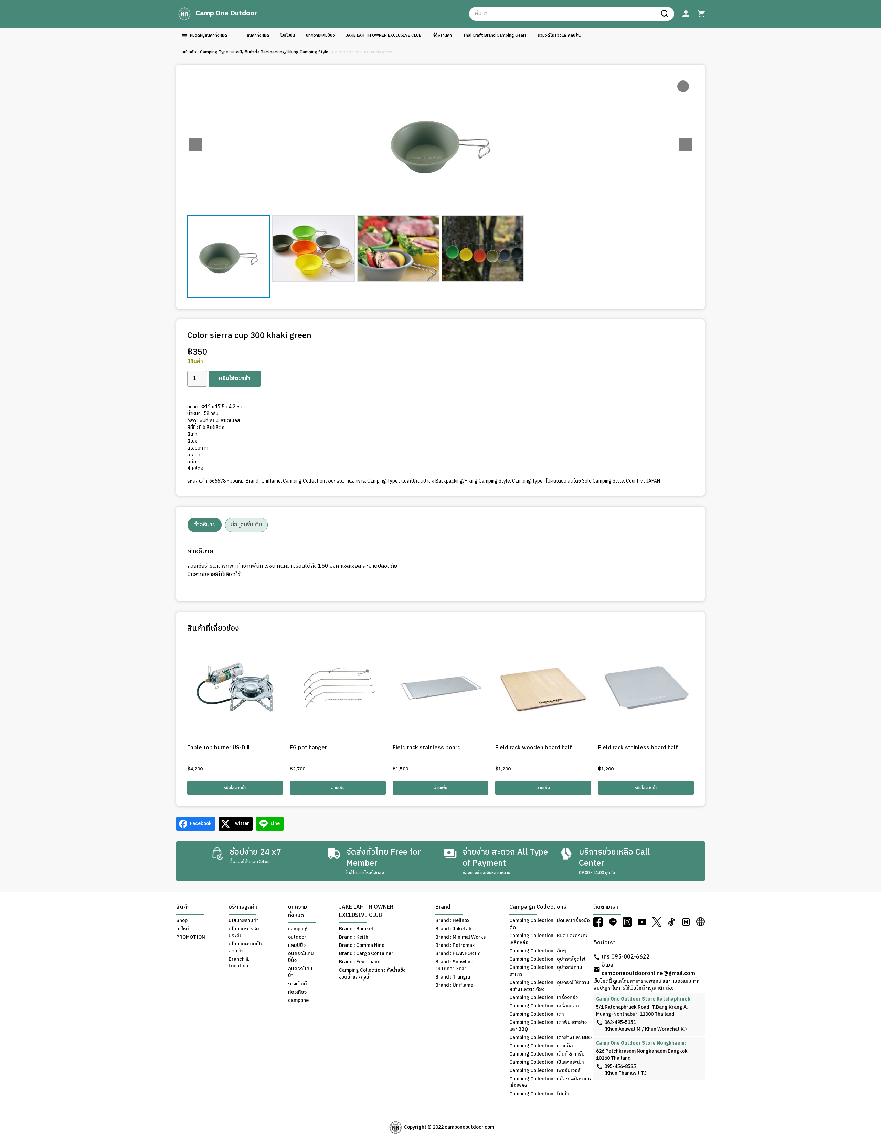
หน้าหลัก (189, 52)
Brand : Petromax (455, 945)
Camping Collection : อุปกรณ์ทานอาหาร (324, 481)
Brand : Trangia (452, 977)
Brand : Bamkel (356, 929)
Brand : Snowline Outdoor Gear (454, 965)
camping (298, 929)
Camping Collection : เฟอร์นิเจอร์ (545, 1070)
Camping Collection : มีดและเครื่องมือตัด (549, 924)
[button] (685, 144)
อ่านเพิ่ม (338, 788)
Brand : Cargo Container (366, 953)
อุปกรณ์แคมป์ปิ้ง (301, 957)
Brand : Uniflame (263, 481)
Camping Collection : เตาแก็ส (541, 1045)
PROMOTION (190, 937)
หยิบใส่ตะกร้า (234, 378)
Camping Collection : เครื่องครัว (543, 997)
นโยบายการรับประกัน (244, 932)
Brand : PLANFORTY (457, 953)
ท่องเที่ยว (297, 992)
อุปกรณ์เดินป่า (300, 972)
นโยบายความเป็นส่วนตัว (246, 947)
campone (298, 1000)
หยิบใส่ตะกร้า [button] (235, 788)
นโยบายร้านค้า (244, 920)
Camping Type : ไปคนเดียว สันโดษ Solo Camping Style (568, 481)
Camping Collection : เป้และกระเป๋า (546, 1062)
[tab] (205, 525)
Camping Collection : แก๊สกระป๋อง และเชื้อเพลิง (550, 1082)
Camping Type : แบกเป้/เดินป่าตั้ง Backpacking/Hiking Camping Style (264, 52)
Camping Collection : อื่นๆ (537, 951)
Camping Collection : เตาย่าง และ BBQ (550, 1037)
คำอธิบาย (204, 524)
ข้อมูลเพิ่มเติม (246, 524)
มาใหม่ (182, 929)
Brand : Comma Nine (361, 945)
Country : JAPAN (643, 481)
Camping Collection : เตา (536, 1014)
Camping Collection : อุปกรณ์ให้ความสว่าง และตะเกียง (549, 986)
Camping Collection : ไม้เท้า (539, 1094)
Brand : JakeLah (453, 929)
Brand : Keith (353, 937)
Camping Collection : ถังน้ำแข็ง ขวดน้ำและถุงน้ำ (372, 974)
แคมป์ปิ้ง (297, 945)
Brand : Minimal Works (460, 937)
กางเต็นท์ (297, 984)
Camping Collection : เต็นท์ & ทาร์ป (547, 1054)
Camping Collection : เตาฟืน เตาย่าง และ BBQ (548, 1026)
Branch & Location (239, 963)
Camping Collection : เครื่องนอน (544, 1006)
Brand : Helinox (452, 920)
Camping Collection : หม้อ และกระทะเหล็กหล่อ (548, 939)
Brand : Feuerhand (360, 962)
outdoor (297, 937)
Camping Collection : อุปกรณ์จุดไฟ (547, 959)
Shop (182, 920)
